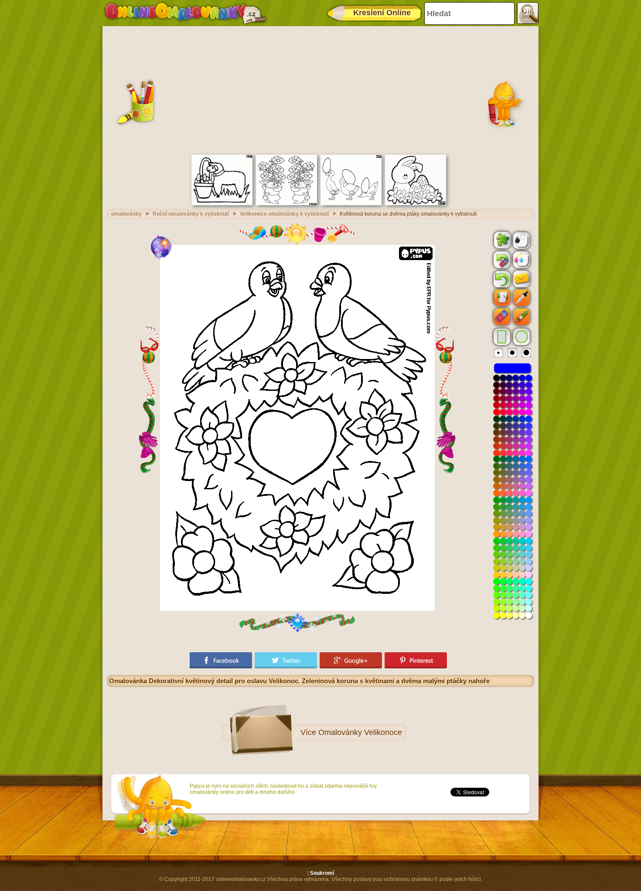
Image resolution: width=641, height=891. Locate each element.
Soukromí (322, 873)
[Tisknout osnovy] (520, 239)
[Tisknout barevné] (520, 259)
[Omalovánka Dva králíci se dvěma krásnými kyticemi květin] (286, 203)
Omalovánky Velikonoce (360, 732)
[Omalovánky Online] (185, 13)
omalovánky (126, 214)
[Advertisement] (320, 89)
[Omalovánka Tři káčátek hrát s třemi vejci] (351, 203)
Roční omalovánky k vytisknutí (191, 214)
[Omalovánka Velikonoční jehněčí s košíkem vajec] (221, 203)
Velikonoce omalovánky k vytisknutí (284, 214)
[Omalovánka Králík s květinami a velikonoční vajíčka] (415, 203)
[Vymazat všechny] (501, 259)
